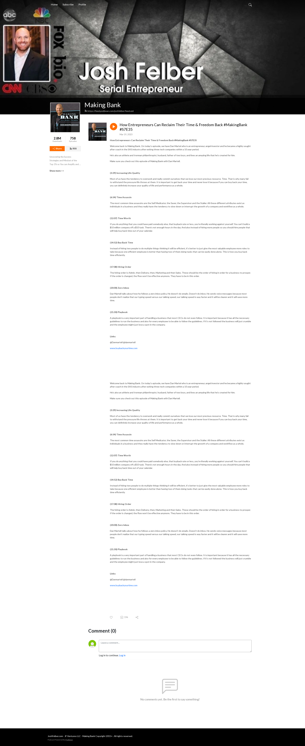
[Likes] (111, 617)
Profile (82, 4)
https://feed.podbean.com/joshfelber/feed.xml (111, 111)
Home (54, 4)
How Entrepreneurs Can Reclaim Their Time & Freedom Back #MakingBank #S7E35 (183, 127)
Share (59, 148)
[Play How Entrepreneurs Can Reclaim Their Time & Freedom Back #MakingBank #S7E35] (113, 126)
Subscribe (68, 4)
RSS (75, 148)
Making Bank (103, 105)
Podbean (69, 740)
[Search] (250, 4)
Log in (122, 655)
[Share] (137, 617)
